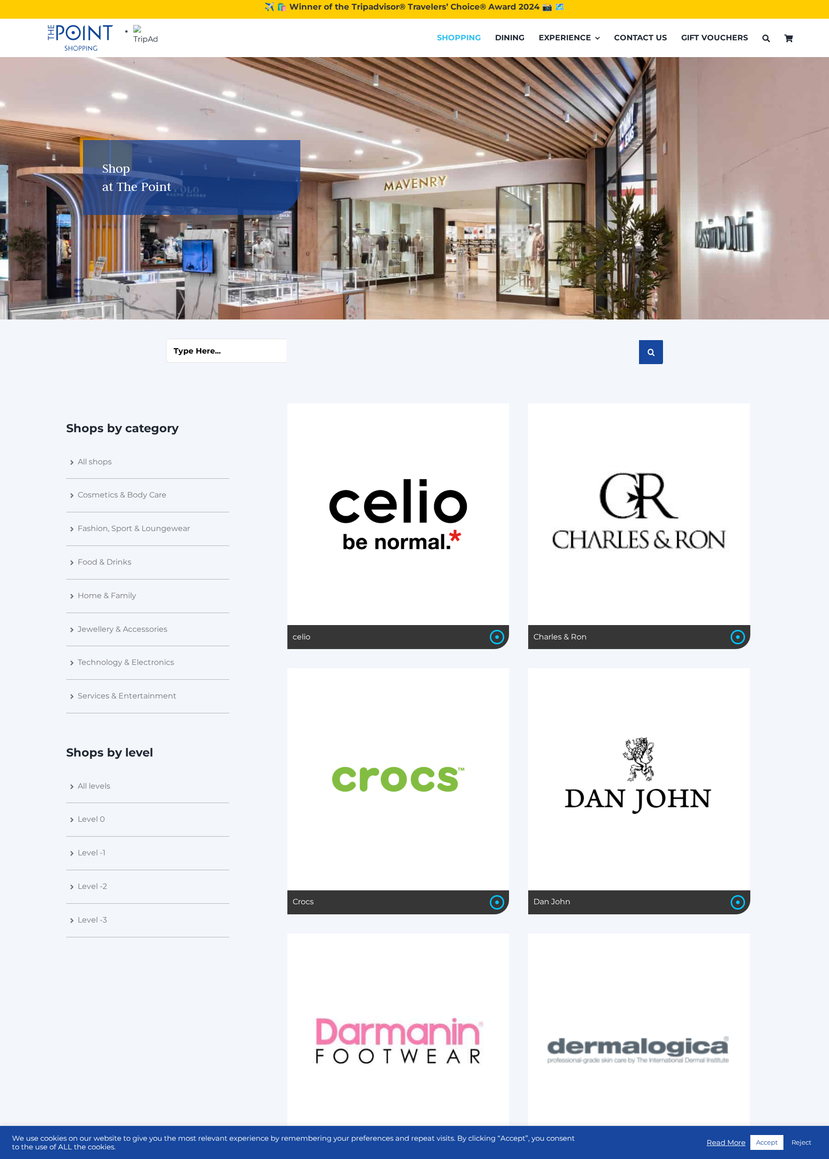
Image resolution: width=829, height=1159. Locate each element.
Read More (726, 1142)
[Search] (766, 38)
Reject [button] (801, 1142)
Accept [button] (767, 1142)
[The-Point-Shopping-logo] (80, 38)
